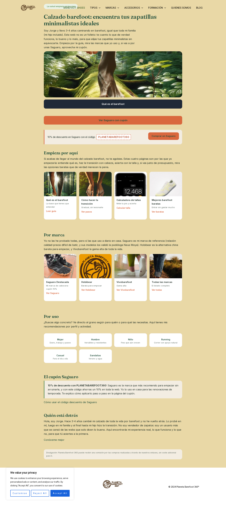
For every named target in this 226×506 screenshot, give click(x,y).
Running (165, 339)
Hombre (95, 339)
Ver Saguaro (52, 293)
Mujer (60, 339)
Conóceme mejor (54, 439)
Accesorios (132, 7)
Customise (20, 493)
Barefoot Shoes (74, 7)
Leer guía (51, 211)
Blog (199, 7)
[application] (98, 8)
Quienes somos (181, 7)
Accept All (60, 493)
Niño (130, 339)
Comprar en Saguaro (164, 136)
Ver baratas (158, 212)
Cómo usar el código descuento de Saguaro (70, 402)
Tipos (93, 7)
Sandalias (95, 355)
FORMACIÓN (155, 7)
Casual (60, 355)
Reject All (40, 493)
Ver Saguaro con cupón (113, 120)
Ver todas (157, 290)
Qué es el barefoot (113, 103)
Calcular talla (123, 208)
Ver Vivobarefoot (126, 290)
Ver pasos (86, 212)
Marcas (111, 7)
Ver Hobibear (88, 290)
